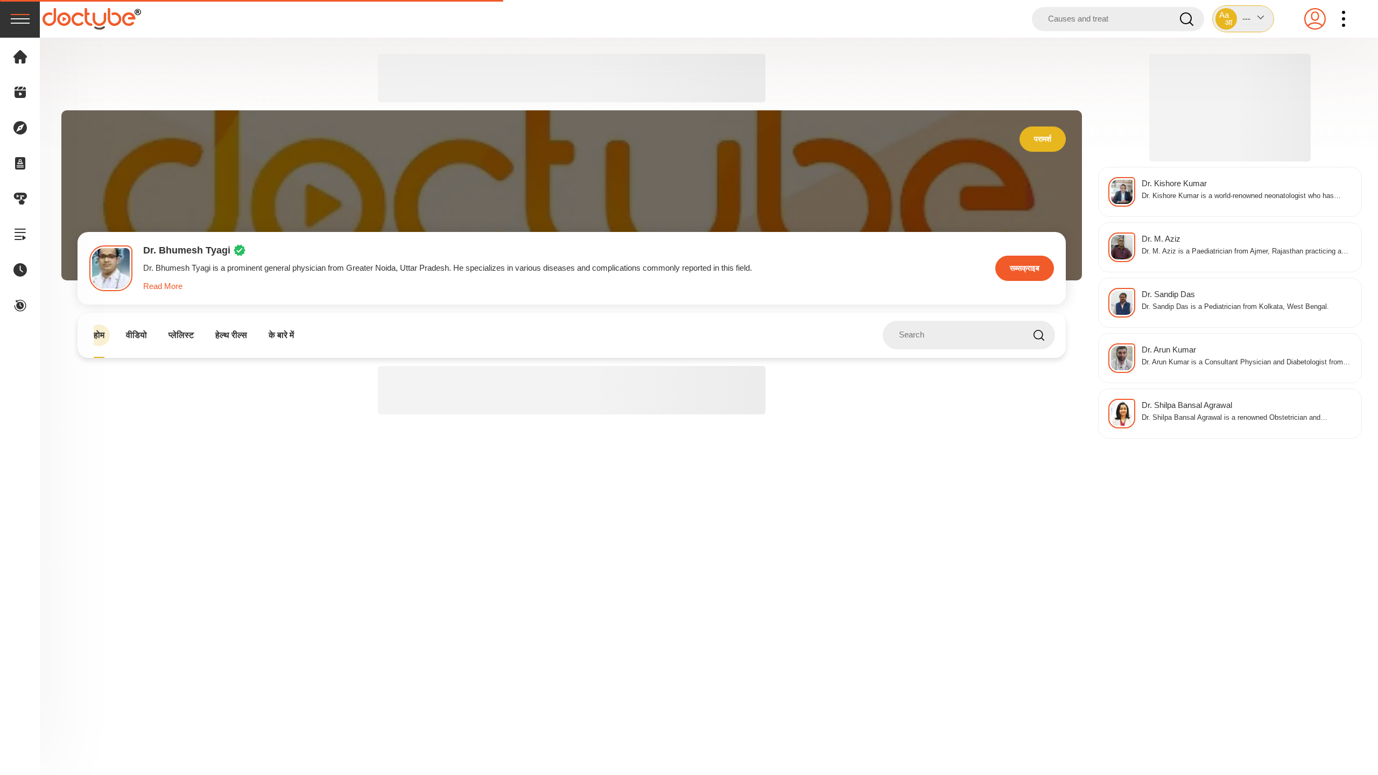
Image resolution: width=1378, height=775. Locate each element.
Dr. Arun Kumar (1169, 349)
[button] (1243, 18)
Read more (162, 286)
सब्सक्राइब (1024, 268)
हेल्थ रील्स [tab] (231, 335)
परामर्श (1042, 139)
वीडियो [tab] (136, 335)
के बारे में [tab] (281, 335)
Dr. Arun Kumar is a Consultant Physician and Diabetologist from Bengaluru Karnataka (1242, 363)
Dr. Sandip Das (1168, 294)
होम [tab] (99, 335)
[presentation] (20, 19)
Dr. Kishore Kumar (1174, 183)
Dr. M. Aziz (1161, 238)
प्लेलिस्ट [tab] (181, 335)
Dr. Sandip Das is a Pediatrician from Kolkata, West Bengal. (1235, 307)
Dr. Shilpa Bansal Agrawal (1187, 405)
